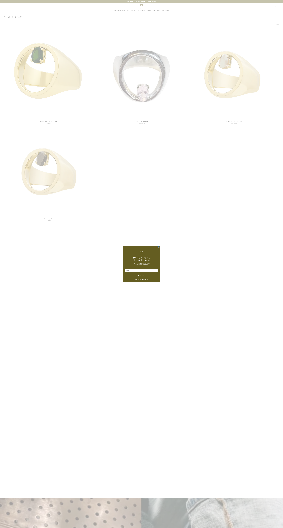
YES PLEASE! (141, 275)
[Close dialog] (158, 247)
